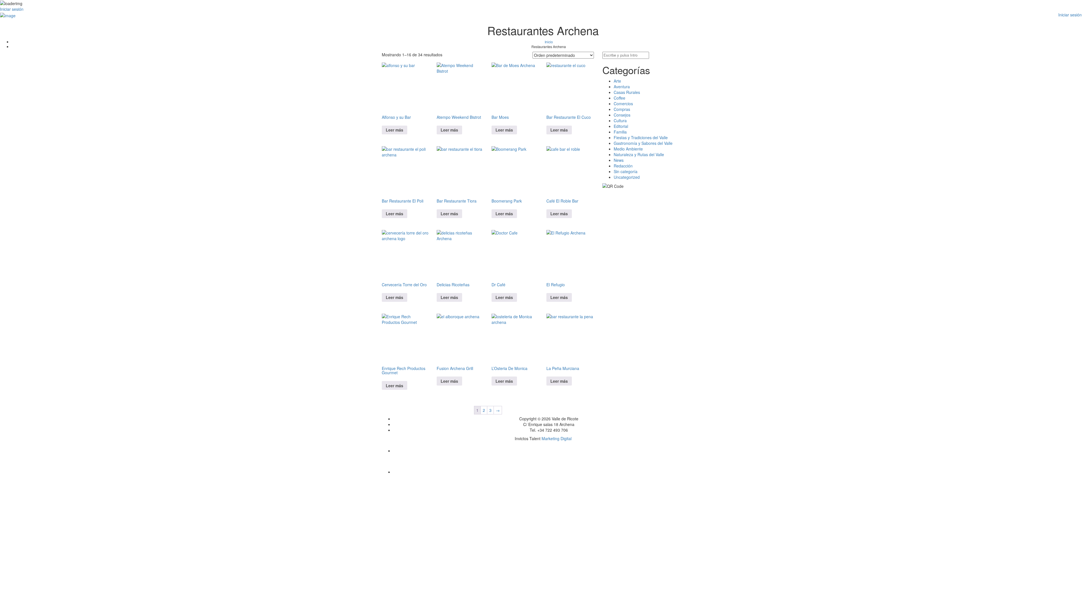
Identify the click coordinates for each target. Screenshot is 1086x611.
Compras (622, 109)
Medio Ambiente (628, 149)
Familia (620, 132)
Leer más (394, 130)
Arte (617, 81)
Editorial (621, 126)
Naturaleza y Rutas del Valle (639, 154)
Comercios (623, 103)
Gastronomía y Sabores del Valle (643, 143)
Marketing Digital (557, 438)
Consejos (622, 115)
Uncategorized (627, 177)
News (619, 160)
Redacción (623, 166)
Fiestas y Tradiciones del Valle (641, 137)
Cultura (620, 120)
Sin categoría (625, 171)
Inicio (549, 41)
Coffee (619, 98)
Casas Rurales (627, 92)
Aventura (622, 86)
